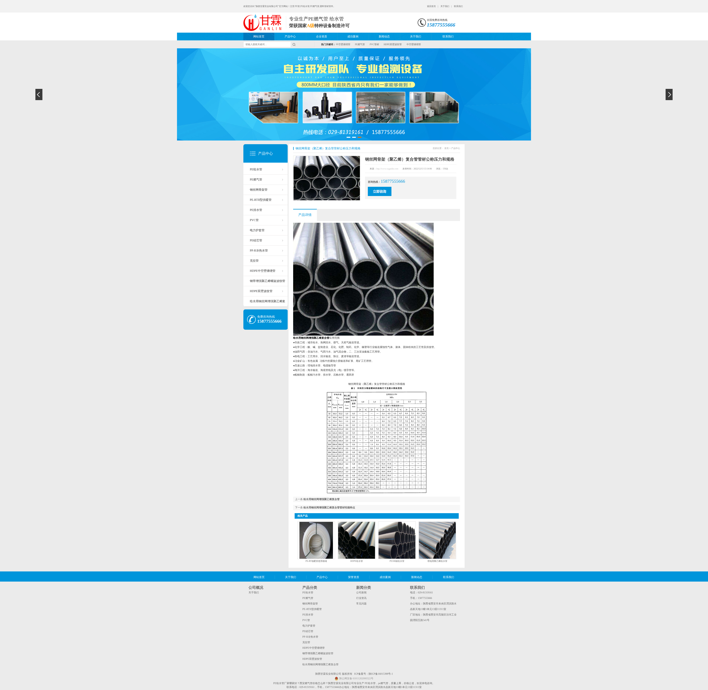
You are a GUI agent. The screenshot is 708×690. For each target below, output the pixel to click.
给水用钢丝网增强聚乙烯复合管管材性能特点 (329, 507)
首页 (446, 148)
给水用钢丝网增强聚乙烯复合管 (267, 303)
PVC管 (254, 220)
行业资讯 (361, 598)
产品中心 (290, 36)
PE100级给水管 (397, 561)
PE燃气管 (360, 44)
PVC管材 (374, 44)
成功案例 (352, 36)
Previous (38, 94)
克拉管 (254, 260)
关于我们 (444, 6)
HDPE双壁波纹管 (393, 44)
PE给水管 (256, 169)
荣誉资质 (353, 577)
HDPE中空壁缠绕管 (262, 270)
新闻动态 (384, 36)
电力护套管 (257, 230)
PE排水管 (256, 209)
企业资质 (321, 36)
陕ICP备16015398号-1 (381, 673)
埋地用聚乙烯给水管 (437, 561)
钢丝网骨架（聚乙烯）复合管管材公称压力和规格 (328, 148)
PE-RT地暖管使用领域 (316, 561)
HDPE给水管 (356, 561)
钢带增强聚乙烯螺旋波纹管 (267, 280)
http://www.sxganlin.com (387, 168)
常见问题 (361, 603)
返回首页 (431, 6)
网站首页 (258, 36)
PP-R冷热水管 (259, 250)
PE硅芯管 (256, 240)
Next (669, 94)
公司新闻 (361, 592)
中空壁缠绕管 (343, 44)
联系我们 (458, 6)
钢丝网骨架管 (259, 189)
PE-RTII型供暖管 (261, 199)
